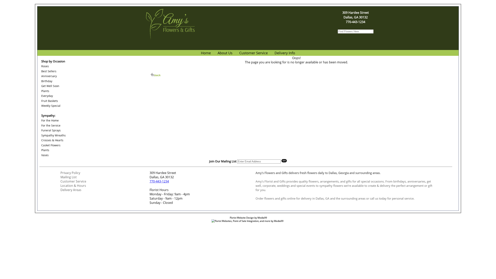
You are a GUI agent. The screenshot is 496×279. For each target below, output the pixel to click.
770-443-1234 (159, 181)
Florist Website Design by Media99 (248, 217)
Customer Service (73, 181)
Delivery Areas (70, 190)
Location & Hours (73, 185)
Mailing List (68, 177)
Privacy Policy (70, 173)
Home (206, 53)
